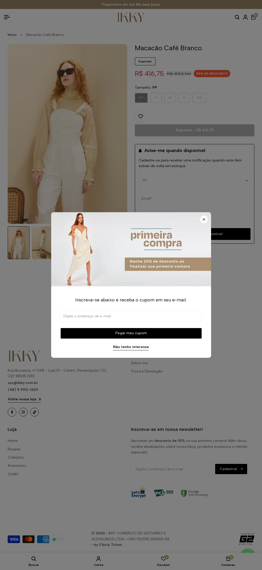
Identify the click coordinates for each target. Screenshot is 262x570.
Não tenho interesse (131, 347)
